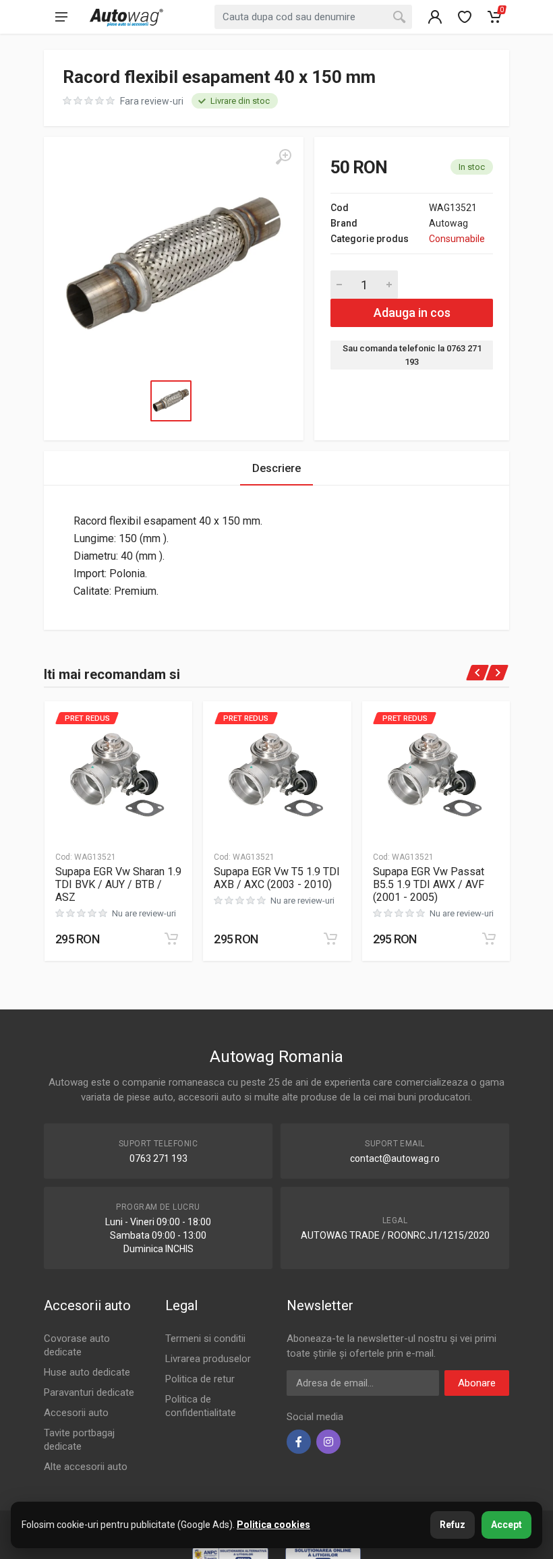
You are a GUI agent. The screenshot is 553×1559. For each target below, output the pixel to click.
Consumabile (457, 238)
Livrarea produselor (208, 1359)
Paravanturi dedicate (89, 1392)
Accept (506, 1524)
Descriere (276, 468)
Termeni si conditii (205, 1338)
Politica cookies (273, 1524)
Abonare (477, 1383)
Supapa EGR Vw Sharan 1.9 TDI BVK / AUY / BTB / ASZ (118, 884)
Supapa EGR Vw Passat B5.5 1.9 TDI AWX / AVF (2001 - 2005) (428, 884)
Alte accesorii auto (85, 1467)
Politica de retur (200, 1379)
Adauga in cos (412, 312)
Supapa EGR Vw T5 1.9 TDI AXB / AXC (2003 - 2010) (277, 878)
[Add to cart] (171, 938)
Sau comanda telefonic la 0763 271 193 (412, 355)
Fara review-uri (151, 101)
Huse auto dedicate (87, 1372)
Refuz (452, 1524)
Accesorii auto (76, 1413)
